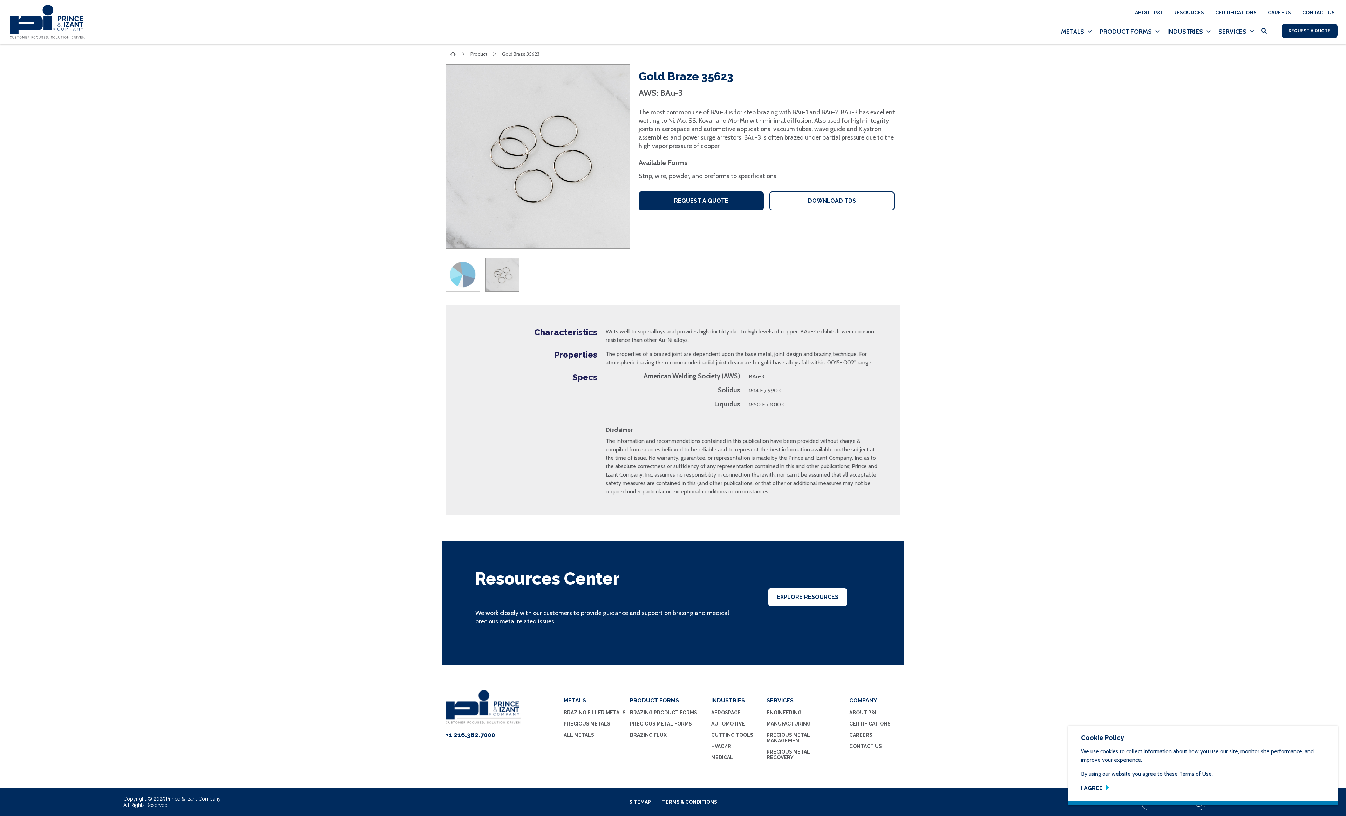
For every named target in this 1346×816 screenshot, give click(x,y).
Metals (1072, 31)
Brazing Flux (648, 735)
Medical (722, 757)
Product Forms (1126, 31)
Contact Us (1318, 12)
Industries (1185, 31)
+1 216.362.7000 (470, 735)
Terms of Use (1195, 773)
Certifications (1236, 12)
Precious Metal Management (788, 737)
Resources (1188, 12)
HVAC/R (721, 746)
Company (863, 700)
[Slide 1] (465, 274)
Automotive (728, 724)
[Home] (44, 22)
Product (478, 54)
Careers (1279, 12)
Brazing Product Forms (663, 712)
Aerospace (726, 712)
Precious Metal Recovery (788, 754)
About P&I (1148, 12)
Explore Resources (807, 597)
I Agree (1092, 788)
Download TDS (832, 200)
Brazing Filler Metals (595, 712)
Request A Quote (1310, 30)
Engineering (784, 712)
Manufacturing (789, 724)
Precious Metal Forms (661, 724)
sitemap (640, 802)
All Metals (579, 735)
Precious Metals (587, 724)
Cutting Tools (732, 735)
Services (1232, 31)
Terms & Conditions (689, 802)
